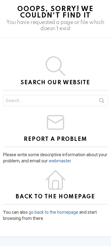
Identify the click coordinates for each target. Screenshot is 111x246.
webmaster (60, 160)
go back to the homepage (53, 212)
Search (102, 102)
